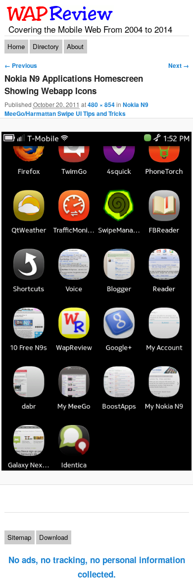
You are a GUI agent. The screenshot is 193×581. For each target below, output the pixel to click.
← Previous (20, 65)
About (75, 46)
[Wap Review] (60, 13)
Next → (178, 65)
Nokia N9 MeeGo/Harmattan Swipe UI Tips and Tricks (76, 109)
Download (53, 537)
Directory (46, 46)
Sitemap (19, 537)
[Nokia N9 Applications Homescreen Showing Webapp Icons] (96, 301)
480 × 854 (101, 104)
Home (16, 46)
